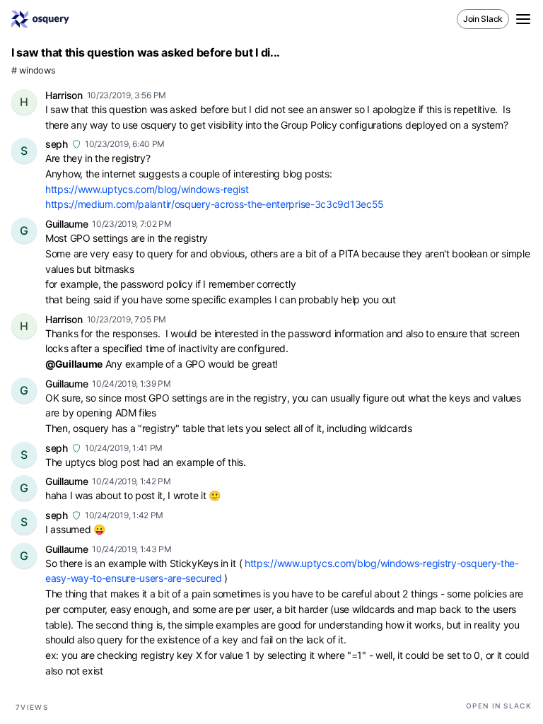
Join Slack (483, 18)
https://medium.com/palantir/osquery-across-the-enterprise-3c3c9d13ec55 (214, 204)
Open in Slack (499, 705)
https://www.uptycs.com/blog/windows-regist (146, 189)
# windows (33, 70)
